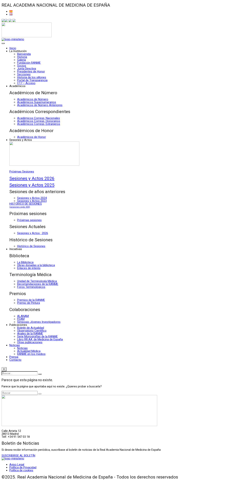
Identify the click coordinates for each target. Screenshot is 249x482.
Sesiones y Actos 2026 (31, 178)
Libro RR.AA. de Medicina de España (40, 339)
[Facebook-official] (3, 21)
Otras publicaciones (29, 342)
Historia (22, 57)
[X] (6, 21)
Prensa (13, 357)
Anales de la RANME (30, 333)
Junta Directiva (26, 68)
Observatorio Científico (31, 330)
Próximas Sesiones (21, 171)
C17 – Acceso (26, 83)
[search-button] (39, 374)
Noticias (14, 345)
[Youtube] (14, 21)
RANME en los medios (31, 354)
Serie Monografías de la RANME (37, 336)
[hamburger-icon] (3, 43)
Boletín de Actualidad (30, 327)
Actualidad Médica (28, 351)
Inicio (12, 48)
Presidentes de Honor (31, 71)
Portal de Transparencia (32, 80)
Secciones (24, 74)
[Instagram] (10, 21)
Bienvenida (24, 54)
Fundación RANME (29, 62)
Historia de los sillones (31, 77)
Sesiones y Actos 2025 (31, 184)
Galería (21, 60)
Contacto (15, 360)
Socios (21, 65)
